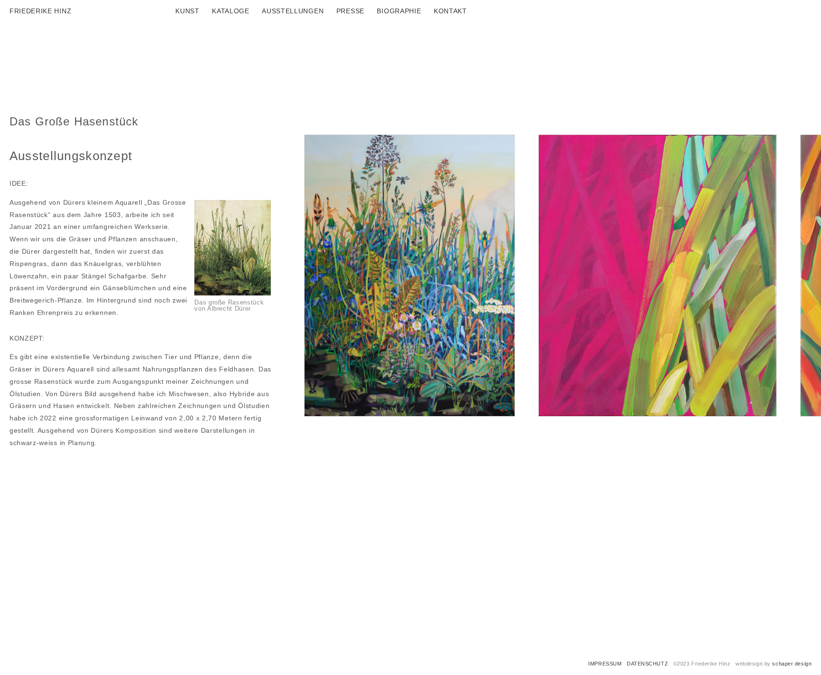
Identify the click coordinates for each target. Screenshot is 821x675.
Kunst (187, 11)
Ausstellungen (293, 11)
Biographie (399, 11)
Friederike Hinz (40, 11)
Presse (350, 11)
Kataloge (230, 11)
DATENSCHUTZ (647, 663)
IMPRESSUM (604, 663)
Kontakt (450, 11)
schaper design (791, 663)
